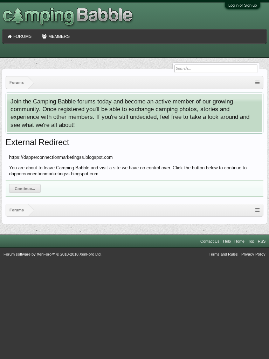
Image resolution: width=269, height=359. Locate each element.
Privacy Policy (253, 254)
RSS (261, 241)
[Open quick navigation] (257, 82)
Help (227, 241)
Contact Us (210, 241)
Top (251, 241)
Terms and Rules (223, 254)
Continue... (25, 189)
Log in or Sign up (242, 5)
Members (59, 36)
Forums (22, 36)
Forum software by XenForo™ (53, 254)
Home (239, 241)
